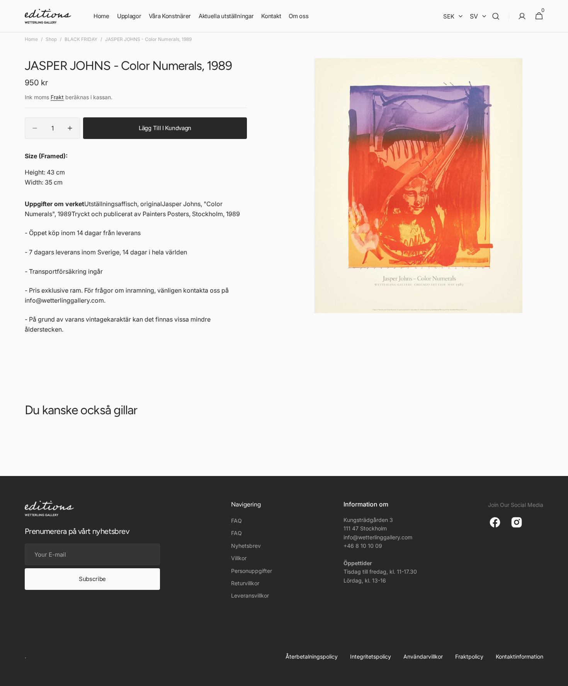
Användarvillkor (423, 656)
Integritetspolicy (370, 656)
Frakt (57, 97)
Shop (51, 39)
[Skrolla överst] (559, 677)
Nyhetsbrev (246, 545)
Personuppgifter (251, 570)
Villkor (239, 558)
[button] (495, 16)
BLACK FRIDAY (81, 39)
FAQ (236, 520)
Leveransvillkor (250, 595)
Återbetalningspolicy (312, 656)
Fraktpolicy (469, 656)
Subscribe (92, 579)
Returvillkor (245, 583)
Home (31, 39)
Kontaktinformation (519, 656)
